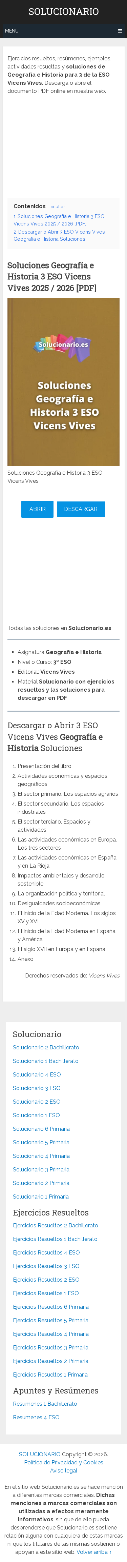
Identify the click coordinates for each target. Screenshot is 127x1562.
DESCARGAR (81, 509)
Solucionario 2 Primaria (41, 1183)
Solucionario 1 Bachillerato (46, 1061)
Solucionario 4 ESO (37, 1074)
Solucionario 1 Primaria (41, 1196)
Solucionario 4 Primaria (41, 1156)
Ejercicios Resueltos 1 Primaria (50, 1374)
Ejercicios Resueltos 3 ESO (46, 1266)
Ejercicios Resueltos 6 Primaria (51, 1307)
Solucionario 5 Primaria (41, 1142)
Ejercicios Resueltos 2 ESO (46, 1280)
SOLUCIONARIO (63, 11)
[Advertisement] (63, 144)
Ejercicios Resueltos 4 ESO (46, 1252)
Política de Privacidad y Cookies (63, 1462)
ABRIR (37, 509)
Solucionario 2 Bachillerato (46, 1047)
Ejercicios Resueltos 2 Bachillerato (55, 1225)
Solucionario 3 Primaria (41, 1169)
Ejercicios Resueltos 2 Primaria (50, 1361)
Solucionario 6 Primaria (41, 1129)
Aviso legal (63, 1470)
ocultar (58, 206)
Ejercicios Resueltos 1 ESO (46, 1293)
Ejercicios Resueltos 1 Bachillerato (55, 1239)
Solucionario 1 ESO (36, 1115)
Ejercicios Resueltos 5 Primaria (50, 1320)
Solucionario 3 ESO (37, 1088)
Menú (12, 31)
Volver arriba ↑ (94, 1552)
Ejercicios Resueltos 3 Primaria (50, 1347)
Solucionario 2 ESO (37, 1102)
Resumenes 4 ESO (36, 1417)
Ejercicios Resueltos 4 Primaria (51, 1334)
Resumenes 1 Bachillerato (45, 1404)
